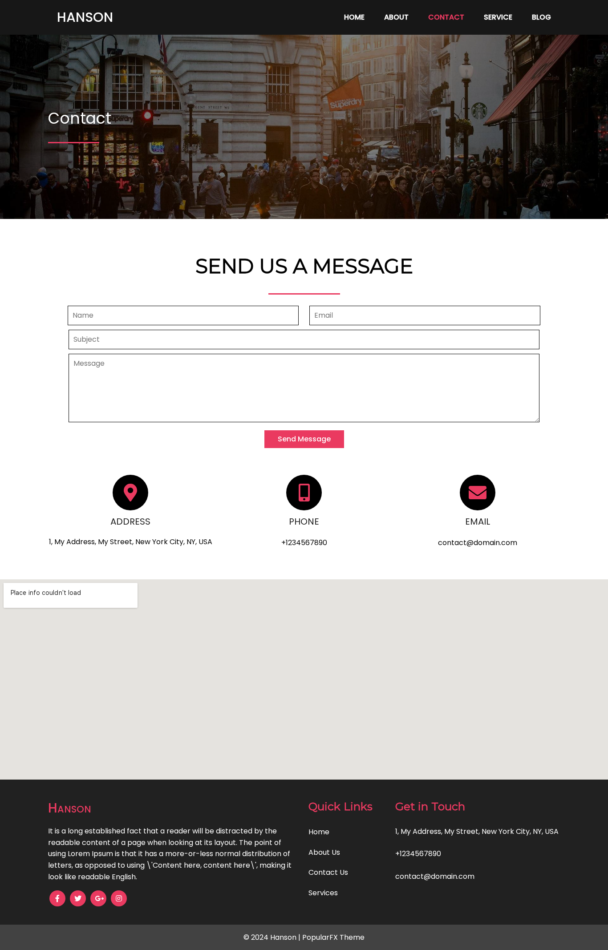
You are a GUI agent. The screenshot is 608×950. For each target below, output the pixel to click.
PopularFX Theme (333, 937)
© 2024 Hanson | (272, 937)
